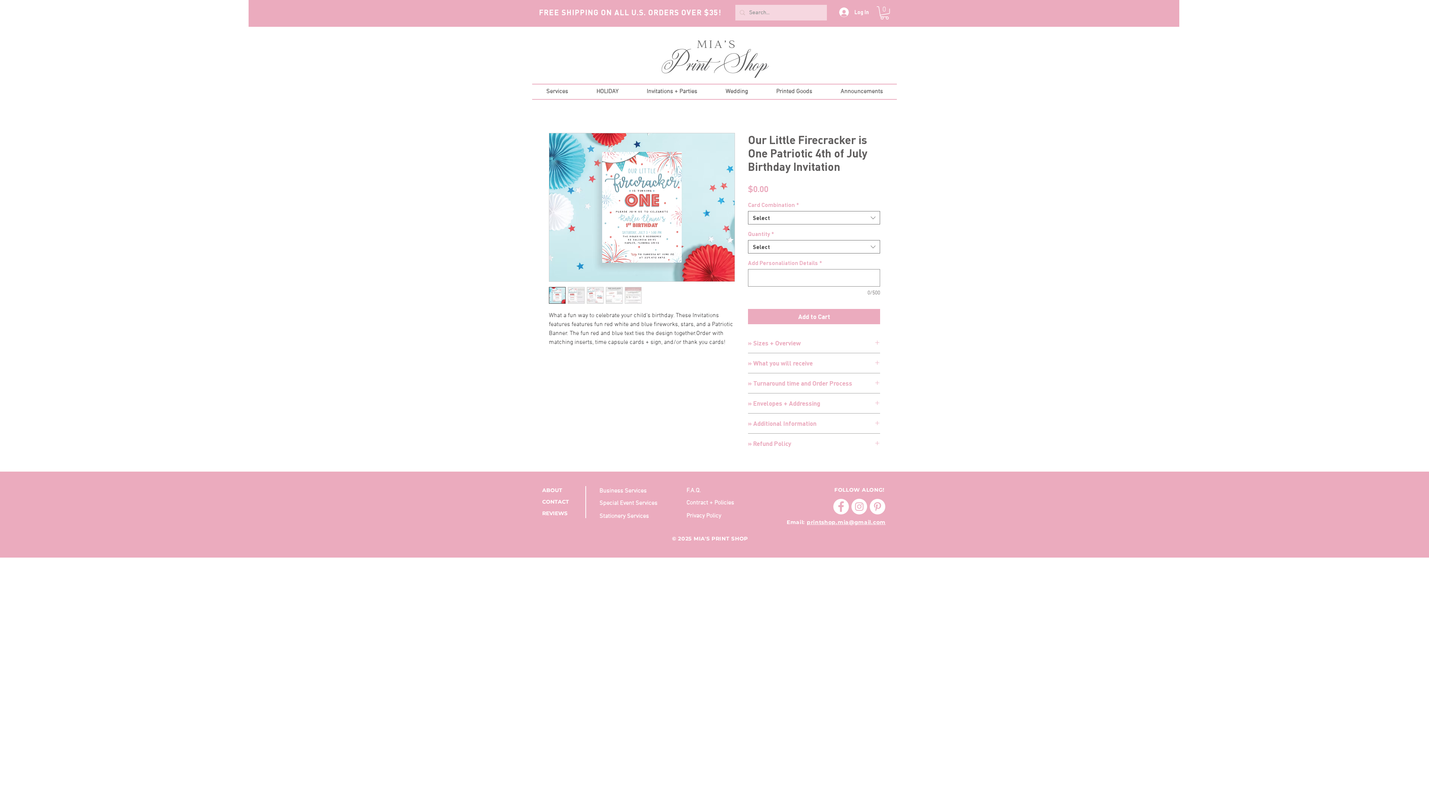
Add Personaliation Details (785, 262)
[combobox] (814, 217)
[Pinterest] (877, 506)
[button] (884, 12)
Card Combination (773, 204)
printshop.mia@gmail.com (846, 522)
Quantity (761, 233)
